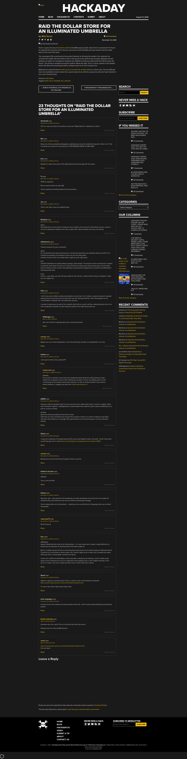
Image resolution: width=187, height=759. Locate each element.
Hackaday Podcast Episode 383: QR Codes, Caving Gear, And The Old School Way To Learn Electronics (139, 225)
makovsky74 (45, 519)
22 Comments (138, 153)
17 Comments (138, 141)
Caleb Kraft (47, 370)
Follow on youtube (127, 105)
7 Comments (137, 168)
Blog (50, 17)
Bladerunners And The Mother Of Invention (139, 174)
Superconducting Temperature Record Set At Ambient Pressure (132, 368)
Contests (79, 17)
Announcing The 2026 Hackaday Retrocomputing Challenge (138, 278)
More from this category (127, 195)
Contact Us (63, 739)
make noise (65, 70)
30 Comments (138, 180)
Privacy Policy (110, 745)
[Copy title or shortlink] (51, 40)
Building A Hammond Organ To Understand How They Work (132, 354)
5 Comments (138, 255)
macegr (43, 337)
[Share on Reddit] (48, 40)
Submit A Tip (63, 733)
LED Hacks (50, 78)
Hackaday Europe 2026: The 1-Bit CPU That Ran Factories (139, 147)
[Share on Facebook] (40, 40)
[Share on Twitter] (42, 40)
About (102, 17)
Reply (43, 130)
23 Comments (111, 36)
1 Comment (137, 234)
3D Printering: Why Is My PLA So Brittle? (139, 261)
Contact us (133, 105)
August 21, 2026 (142, 17)
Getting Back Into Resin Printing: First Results (139, 186)
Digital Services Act (132, 745)
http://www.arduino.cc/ (80, 384)
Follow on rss (130, 105)
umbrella (67, 81)
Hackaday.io (63, 17)
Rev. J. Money (124, 346)
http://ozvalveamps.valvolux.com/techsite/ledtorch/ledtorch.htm (63, 646)
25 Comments (138, 192)
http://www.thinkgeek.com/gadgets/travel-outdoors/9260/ (81, 441)
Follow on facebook (120, 105)
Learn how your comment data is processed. (83, 709)
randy (43, 641)
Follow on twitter (123, 105)
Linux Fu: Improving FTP (139, 290)
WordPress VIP (97, 749)
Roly (42, 537)
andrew (43, 454)
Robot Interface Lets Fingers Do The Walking (56, 89)
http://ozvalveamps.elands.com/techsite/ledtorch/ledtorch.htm (62, 583)
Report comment (109, 130)
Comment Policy (100, 705)
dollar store (49, 81)
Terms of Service (120, 745)
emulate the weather (79, 70)
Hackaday (93, 8)
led (62, 81)
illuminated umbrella (63, 48)
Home (41, 17)
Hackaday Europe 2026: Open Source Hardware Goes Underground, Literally (139, 160)
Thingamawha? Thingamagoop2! (99, 88)
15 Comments (138, 294)
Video (60, 730)
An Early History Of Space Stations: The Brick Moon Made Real (139, 134)
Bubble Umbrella (47, 619)
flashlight (57, 81)
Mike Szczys (47, 36)
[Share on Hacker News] (45, 40)
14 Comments (138, 285)
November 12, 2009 (109, 40)
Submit (91, 17)
